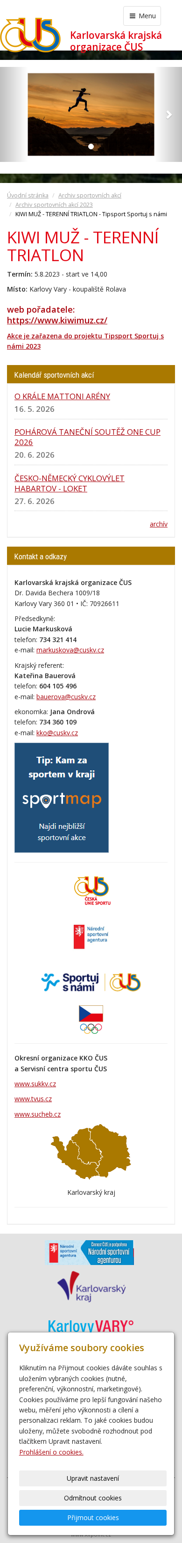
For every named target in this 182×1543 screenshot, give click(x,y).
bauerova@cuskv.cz (66, 696)
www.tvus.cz (33, 1098)
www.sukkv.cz (35, 1083)
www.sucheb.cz (37, 1114)
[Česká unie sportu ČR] (91, 889)
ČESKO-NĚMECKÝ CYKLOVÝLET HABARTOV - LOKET (69, 483)
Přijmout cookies (93, 1517)
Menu (146, 15)
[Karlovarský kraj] (91, 1285)
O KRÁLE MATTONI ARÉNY (62, 396)
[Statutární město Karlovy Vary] (91, 1326)
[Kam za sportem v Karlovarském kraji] (61, 796)
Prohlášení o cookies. (51, 1452)
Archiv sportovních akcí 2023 (54, 205)
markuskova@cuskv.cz (70, 649)
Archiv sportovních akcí (89, 195)
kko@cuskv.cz (57, 732)
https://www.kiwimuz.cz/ (57, 320)
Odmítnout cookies (93, 1497)
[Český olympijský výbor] (91, 1018)
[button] (14, 114)
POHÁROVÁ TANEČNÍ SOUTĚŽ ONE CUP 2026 (87, 436)
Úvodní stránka (28, 195)
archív (159, 523)
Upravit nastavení (93, 1478)
